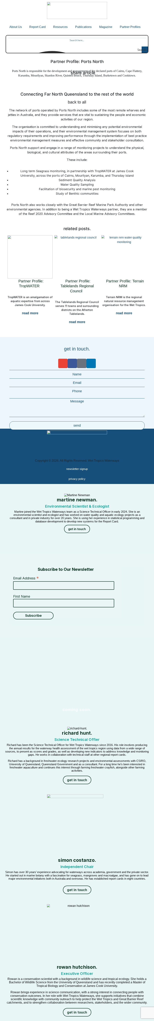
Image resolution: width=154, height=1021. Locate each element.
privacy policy (77, 478)
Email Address (26, 578)
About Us (15, 27)
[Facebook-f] (72, 363)
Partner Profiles (130, 27)
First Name (21, 596)
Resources (60, 27)
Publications (83, 27)
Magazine (105, 27)
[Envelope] (63, 363)
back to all (77, 102)
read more (30, 313)
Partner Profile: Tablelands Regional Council (77, 286)
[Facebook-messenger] (81, 363)
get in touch (77, 529)
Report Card (37, 27)
